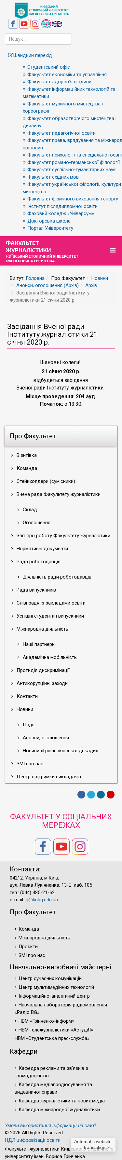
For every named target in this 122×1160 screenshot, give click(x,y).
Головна (35, 278)
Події (27, 725)
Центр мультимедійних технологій (56, 987)
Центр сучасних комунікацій (50, 978)
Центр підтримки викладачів (48, 777)
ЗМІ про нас (29, 764)
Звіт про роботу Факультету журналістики (62, 536)
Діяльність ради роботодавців (56, 577)
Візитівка (26, 455)
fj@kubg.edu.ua (41, 900)
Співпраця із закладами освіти (50, 603)
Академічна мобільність (49, 657)
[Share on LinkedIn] (101, 794)
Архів (91, 285)
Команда (26, 468)
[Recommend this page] (111, 794)
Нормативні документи (41, 549)
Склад (29, 509)
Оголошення (35, 522)
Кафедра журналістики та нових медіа (62, 1101)
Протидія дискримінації (42, 670)
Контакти (26, 696)
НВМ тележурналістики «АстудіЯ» (56, 1030)
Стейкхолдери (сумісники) (45, 481)
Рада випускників (35, 590)
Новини (99, 278)
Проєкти (28, 946)
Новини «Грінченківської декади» (59, 751)
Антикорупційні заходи (41, 683)
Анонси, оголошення (45, 738)
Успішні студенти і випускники (49, 616)
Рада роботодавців (38, 562)
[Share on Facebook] (81, 794)
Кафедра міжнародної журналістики (59, 1109)
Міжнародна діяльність (41, 629)
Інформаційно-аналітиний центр (54, 996)
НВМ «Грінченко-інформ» (46, 1021)
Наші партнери (38, 644)
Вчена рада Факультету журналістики (58, 494)
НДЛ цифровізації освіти (33, 1140)
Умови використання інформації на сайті (50, 1125)
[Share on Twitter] (91, 794)
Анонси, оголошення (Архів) (47, 285)
